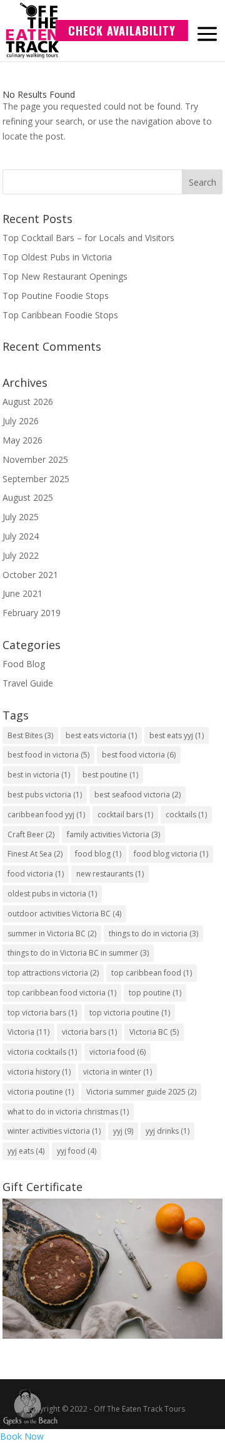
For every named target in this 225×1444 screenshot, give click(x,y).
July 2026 (20, 421)
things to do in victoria (153, 933)
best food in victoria (48, 754)
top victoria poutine (129, 1012)
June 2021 (22, 593)
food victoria (36, 873)
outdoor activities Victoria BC (64, 913)
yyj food (76, 1151)
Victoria (28, 1032)
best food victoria (139, 754)
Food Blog (23, 664)
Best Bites (30, 735)
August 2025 (27, 497)
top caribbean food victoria (62, 992)
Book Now (22, 1436)
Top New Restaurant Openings (65, 276)
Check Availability (122, 30)
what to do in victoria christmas (68, 1111)
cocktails (186, 814)
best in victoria (39, 774)
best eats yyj (176, 735)
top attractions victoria (53, 972)
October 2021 (30, 575)
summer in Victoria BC (52, 933)
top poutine (155, 992)
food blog (98, 853)
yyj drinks (167, 1131)
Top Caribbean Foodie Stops (60, 315)
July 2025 (20, 517)
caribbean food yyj (46, 814)
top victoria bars (42, 1012)
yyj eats (26, 1151)
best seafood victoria (137, 794)
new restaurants (110, 873)
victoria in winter (117, 1071)
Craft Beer (31, 834)
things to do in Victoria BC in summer (78, 953)
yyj (123, 1131)
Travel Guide (27, 683)
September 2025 (35, 479)
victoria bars (89, 1032)
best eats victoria (101, 735)
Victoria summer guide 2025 (141, 1091)
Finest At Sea (35, 853)
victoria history (39, 1071)
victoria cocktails (42, 1052)
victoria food (117, 1052)
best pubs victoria (45, 794)
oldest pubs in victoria (52, 893)
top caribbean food (151, 972)
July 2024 (20, 536)
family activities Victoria (113, 834)
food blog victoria (171, 853)
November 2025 (35, 459)
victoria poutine (41, 1091)
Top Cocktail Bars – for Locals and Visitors (88, 238)
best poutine (110, 774)
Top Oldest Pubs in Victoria (57, 257)
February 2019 (31, 613)
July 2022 (20, 555)
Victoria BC (154, 1032)
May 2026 (22, 440)
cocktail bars (125, 814)
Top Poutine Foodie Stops (55, 296)
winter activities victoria (54, 1131)
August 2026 (27, 401)
